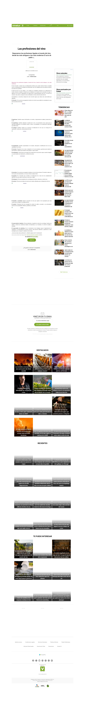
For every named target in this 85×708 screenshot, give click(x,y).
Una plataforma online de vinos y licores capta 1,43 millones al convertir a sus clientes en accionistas (69, 163)
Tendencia (35, 25)
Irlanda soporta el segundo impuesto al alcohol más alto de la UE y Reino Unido (69, 193)
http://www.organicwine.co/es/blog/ (32, 234)
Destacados (42, 350)
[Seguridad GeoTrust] (37, 686)
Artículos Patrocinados (29, 646)
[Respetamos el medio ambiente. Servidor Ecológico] (48, 686)
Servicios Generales (42, 642)
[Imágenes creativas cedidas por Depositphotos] (42, 675)
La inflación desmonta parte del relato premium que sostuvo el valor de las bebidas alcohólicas (68, 123)
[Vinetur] (42, 670)
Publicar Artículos (54, 642)
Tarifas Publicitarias (65, 642)
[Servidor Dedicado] (42, 686)
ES (57, 25)
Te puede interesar (42, 536)
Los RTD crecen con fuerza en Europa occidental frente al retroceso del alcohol (69, 183)
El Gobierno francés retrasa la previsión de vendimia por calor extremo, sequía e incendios (69, 223)
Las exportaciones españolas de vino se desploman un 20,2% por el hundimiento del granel (69, 203)
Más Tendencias (64, 272)
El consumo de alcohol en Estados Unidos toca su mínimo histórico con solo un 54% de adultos (69, 173)
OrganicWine (35, 236)
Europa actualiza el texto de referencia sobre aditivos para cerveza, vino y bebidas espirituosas (68, 133)
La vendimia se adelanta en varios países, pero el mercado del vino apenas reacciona (69, 233)
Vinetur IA (59, 646)
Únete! (32, 240)
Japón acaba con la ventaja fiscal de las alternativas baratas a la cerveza (69, 253)
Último (28, 25)
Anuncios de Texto (41, 646)
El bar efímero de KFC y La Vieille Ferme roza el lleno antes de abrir (69, 113)
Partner (23, 608)
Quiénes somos (18, 642)
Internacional (43, 25)
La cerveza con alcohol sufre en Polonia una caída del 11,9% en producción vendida (69, 263)
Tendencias (64, 107)
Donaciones (51, 646)
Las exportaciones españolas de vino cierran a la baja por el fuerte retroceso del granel (69, 153)
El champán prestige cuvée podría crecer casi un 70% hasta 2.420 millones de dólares (69, 213)
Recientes (42, 443)
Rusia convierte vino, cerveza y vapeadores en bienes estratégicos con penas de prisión (69, 243)
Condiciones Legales (30, 642)
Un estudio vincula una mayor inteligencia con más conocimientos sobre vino (69, 143)
